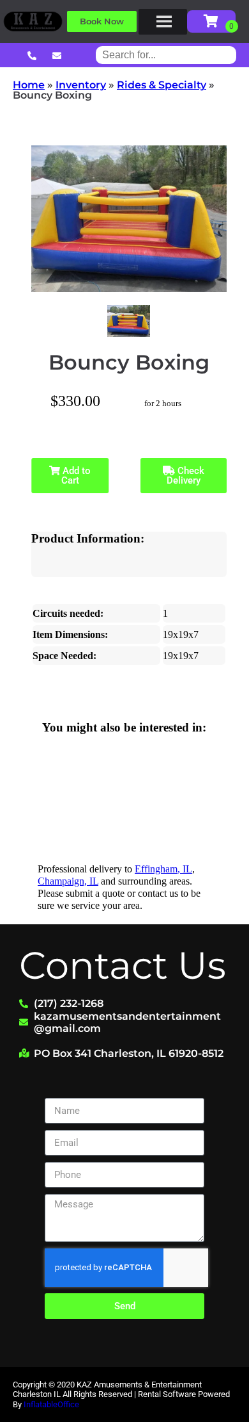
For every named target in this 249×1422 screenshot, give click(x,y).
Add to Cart (75, 475)
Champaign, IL (68, 881)
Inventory (81, 85)
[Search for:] (166, 54)
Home (29, 85)
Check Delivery (185, 475)
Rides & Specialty (161, 85)
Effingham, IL (163, 868)
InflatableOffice (51, 1404)
